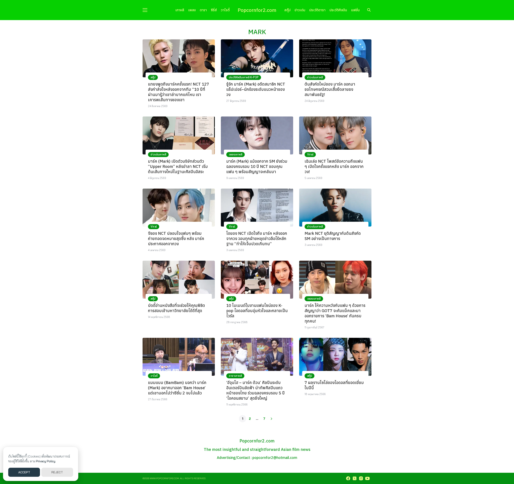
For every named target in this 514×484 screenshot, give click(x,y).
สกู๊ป (287, 10)
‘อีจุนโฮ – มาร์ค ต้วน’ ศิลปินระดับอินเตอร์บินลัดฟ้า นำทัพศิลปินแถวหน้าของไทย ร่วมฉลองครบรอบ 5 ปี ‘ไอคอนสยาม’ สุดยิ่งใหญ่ (255, 390)
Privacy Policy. (46, 461)
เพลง (192, 10)
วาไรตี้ (225, 10)
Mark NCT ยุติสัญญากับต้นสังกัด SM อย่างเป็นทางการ (333, 236)
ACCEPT (24, 472)
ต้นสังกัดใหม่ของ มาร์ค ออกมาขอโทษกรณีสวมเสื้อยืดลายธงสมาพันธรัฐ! (330, 89)
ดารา (203, 10)
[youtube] (367, 478)
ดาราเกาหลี (235, 376)
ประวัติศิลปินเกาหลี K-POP (244, 77)
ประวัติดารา (317, 10)
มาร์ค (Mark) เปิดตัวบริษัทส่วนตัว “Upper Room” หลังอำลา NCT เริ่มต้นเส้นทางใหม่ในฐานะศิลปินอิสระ (178, 166)
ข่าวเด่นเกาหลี (315, 77)
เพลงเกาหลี (235, 154)
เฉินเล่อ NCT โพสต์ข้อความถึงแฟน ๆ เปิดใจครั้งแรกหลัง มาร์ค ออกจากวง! (334, 166)
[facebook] (348, 478)
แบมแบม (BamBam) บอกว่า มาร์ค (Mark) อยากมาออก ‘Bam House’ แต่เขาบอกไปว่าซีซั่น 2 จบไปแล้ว (177, 388)
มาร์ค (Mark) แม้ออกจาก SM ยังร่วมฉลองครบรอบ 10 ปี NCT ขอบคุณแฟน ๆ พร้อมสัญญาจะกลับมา (256, 166)
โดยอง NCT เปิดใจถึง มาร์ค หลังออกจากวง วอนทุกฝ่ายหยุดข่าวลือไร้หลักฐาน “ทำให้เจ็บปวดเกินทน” (256, 238)
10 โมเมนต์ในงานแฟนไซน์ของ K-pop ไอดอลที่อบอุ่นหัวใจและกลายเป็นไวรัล (257, 311)
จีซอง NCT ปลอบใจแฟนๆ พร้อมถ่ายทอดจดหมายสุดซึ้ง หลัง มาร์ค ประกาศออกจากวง (176, 238)
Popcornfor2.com (257, 10)
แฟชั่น (355, 10)
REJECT (57, 472)
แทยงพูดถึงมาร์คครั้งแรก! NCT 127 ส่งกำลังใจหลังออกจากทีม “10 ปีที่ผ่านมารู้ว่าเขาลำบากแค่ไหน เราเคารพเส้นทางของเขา (178, 91)
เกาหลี (179, 10)
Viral (310, 154)
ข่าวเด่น (300, 10)
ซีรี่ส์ (214, 10)
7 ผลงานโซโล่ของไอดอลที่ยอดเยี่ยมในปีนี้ (334, 385)
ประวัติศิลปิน (338, 10)
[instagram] (361, 478)
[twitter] (354, 478)
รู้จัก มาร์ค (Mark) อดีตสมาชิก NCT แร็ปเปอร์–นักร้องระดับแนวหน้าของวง (255, 89)
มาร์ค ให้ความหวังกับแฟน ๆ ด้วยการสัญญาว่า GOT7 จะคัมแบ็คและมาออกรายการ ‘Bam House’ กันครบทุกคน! (335, 313)
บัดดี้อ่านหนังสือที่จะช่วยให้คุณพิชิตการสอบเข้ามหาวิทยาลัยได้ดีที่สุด (176, 308)
